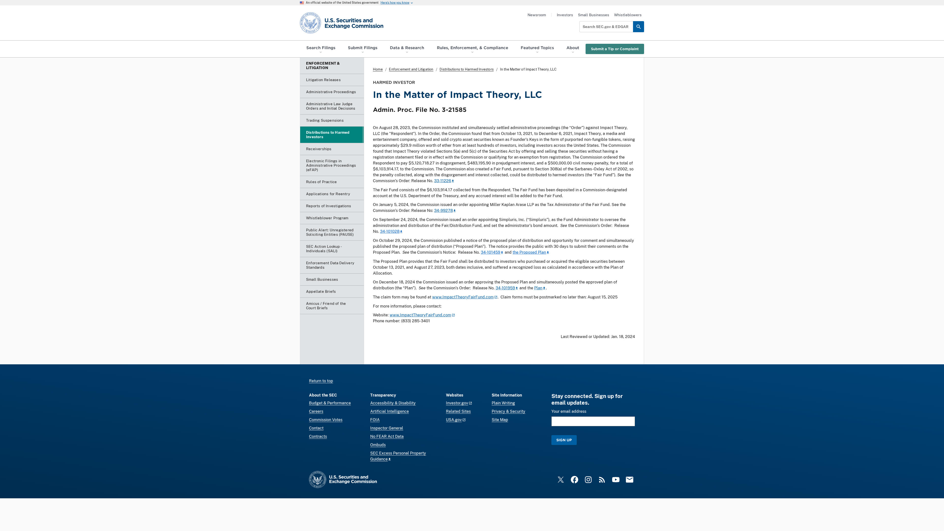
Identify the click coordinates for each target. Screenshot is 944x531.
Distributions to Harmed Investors (467, 69)
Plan (538, 288)
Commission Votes (325, 419)
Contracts (318, 436)
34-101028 (389, 231)
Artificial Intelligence (389, 411)
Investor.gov (457, 403)
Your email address (568, 411)
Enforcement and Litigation (411, 69)
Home (378, 69)
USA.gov (454, 419)
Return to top (321, 381)
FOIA (375, 419)
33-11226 (442, 180)
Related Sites (458, 411)
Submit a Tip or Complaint (615, 49)
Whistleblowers (628, 15)
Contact (316, 428)
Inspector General (386, 428)
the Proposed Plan (529, 252)
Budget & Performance (330, 403)
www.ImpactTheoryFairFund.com (463, 297)
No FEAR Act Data (387, 436)
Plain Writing (503, 403)
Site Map (500, 419)
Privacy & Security (508, 411)
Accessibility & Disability (393, 403)
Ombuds (378, 444)
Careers (316, 411)
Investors (565, 15)
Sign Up (564, 440)
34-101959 (505, 288)
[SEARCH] (638, 26)
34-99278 (443, 210)
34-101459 (490, 252)
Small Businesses (593, 15)
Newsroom (537, 15)
